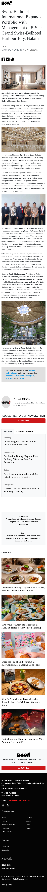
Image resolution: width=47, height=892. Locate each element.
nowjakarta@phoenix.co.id (20, 800)
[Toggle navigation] (43, 3)
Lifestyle (29, 818)
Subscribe (5, 850)
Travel (28, 828)
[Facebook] (8, 805)
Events (4, 821)
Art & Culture (7, 832)
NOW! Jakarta (30, 49)
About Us (5, 847)
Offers (28, 825)
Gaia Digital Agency (20, 879)
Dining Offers (9, 452)
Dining (6, 470)
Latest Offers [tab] (24, 431)
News (4, 46)
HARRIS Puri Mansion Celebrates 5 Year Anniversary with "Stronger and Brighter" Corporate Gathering (23, 538)
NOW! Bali (6, 865)
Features (5, 828)
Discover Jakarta (8, 825)
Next (23, 533)
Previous (23, 516)
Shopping (7, 438)
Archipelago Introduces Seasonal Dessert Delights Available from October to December (23, 521)
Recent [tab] (8, 431)
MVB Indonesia (9, 868)
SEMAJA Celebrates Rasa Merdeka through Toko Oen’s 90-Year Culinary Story (21, 701)
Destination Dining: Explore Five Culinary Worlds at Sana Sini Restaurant (21, 459)
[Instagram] (3, 805)
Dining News (9, 485)
